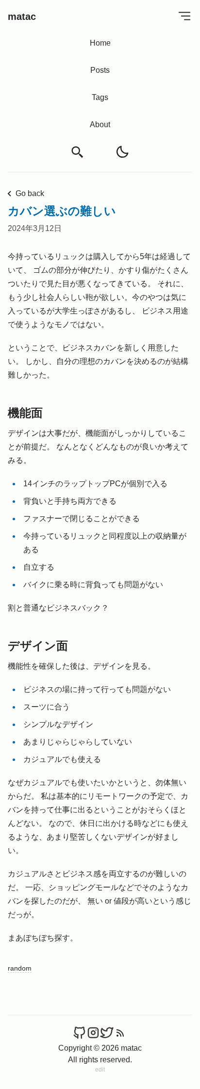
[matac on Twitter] (107, 1033)
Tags (100, 97)
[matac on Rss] (120, 1033)
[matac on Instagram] (93, 1033)
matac (22, 16)
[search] (77, 152)
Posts (100, 70)
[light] (122, 152)
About (100, 124)
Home (100, 43)
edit (100, 1069)
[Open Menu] (184, 16)
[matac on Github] (79, 1033)
